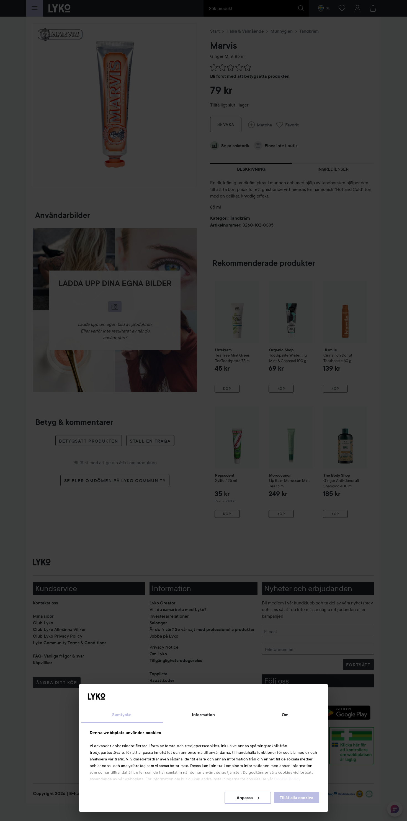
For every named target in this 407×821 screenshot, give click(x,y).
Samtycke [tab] (122, 714)
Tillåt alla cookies (296, 797)
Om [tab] (285, 714)
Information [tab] (203, 714)
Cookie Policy (287, 779)
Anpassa (245, 797)
